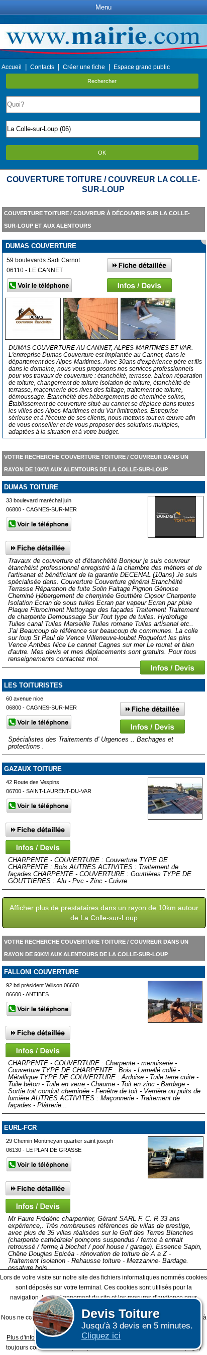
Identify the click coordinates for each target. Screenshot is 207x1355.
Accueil (12, 67)
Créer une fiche (84, 67)
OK (102, 153)
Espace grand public (142, 67)
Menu (103, 7)
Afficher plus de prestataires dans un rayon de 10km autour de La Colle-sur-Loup (104, 913)
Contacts (42, 67)
